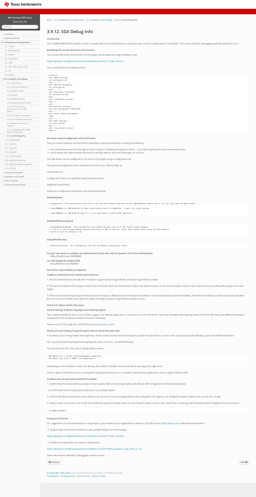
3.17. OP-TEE (10, 168)
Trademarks (53, 476)
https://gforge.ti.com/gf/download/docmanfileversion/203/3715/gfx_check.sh (85, 61)
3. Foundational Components (16, 42)
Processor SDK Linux (21, 17)
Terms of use (83, 476)
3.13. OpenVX (11, 152)
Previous (55, 462)
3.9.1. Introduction (14, 83)
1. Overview (8, 34)
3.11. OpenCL (11, 144)
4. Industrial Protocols (13, 172)
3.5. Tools (9, 62)
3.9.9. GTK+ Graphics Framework (19, 119)
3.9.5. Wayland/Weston (16, 99)
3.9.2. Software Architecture (18, 87)
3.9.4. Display (12, 95)
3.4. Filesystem (11, 58)
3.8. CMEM (9, 75)
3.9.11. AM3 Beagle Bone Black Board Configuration (19, 130)
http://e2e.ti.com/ (104, 324)
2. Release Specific (11, 38)
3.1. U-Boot (9, 46)
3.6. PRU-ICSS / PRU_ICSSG (16, 66)
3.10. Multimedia (12, 140)
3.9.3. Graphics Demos (15, 91)
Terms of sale (98, 476)
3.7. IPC (8, 71)
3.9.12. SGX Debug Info (16, 136)
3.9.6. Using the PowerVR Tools (19, 103)
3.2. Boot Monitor (12, 50)
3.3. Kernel (9, 54)
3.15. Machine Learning (15, 160)
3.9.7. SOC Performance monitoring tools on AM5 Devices (17, 109)
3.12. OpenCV (11, 148)
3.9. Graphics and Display (16, 79)
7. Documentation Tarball (14, 184)
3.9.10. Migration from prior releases (18, 124)
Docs (49, 19)
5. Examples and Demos (13, 176)
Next (242, 462)
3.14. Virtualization (13, 156)
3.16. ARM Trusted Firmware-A (18, 164)
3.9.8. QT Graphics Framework (18, 115)
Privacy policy (68, 476)
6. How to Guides (10, 180)
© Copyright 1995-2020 (58, 472)
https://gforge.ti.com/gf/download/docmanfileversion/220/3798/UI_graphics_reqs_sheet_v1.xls (94, 448)
